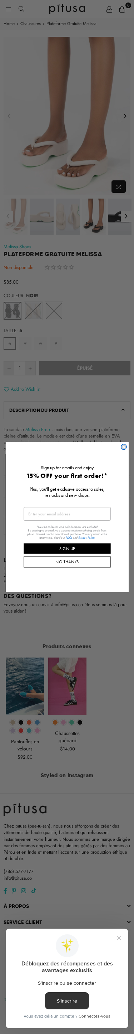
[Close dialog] (123, 447)
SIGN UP (67, 548)
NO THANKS (67, 562)
